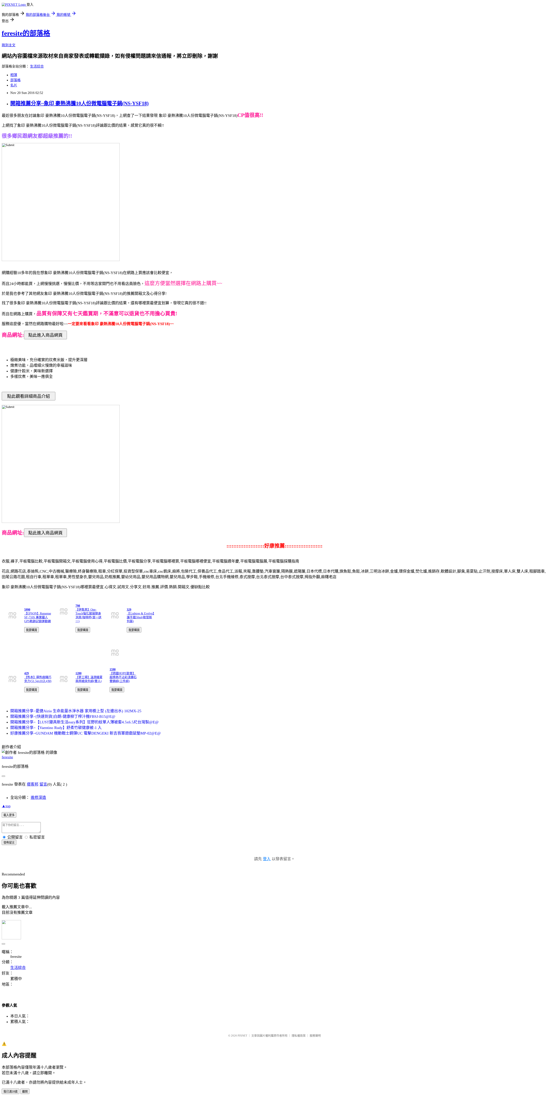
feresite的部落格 (26, 33)
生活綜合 (37, 66)
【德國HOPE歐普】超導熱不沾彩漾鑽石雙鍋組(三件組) (123, 677)
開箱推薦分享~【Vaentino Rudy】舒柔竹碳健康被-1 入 (56, 728)
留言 (43, 784)
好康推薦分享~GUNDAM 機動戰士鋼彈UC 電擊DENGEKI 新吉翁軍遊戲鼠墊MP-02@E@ (85, 733)
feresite (7, 757)
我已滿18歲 (10, 1091)
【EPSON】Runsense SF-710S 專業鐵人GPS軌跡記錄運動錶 (37, 617)
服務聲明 (315, 1035)
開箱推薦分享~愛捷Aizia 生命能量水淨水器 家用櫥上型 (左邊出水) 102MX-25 (75, 711)
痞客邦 (32, 784)
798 (77, 605)
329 (129, 609)
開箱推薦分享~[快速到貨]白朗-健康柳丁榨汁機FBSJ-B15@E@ (62, 716)
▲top (6, 806)
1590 (113, 669)
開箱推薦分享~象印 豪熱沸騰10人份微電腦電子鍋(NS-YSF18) (79, 103)
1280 (78, 673)
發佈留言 (9, 842)
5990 (27, 609)
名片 (13, 85)
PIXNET (242, 1035)
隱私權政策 (299, 1035)
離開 (25, 1091)
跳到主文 (8, 45)
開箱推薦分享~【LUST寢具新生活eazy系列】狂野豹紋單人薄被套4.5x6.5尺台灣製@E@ (84, 722)
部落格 (15, 80)
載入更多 (9, 815)
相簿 (13, 75)
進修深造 (38, 797)
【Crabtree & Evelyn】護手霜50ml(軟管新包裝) (140, 617)
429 (26, 673)
